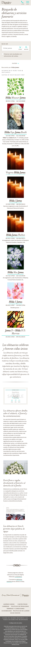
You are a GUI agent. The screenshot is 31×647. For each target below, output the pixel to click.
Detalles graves (14, 307)
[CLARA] (20, 47)
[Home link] (7, 2)
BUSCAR (5, 44)
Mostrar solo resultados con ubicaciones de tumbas (13, 55)
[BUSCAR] (26, 47)
